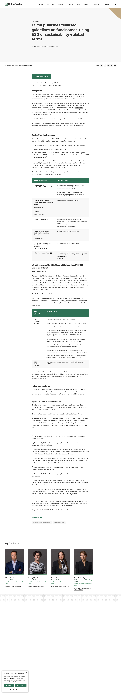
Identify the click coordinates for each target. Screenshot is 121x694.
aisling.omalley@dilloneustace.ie (37, 586)
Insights (70, 4)
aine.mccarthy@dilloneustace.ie (82, 588)
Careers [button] (86, 4)
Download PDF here (42, 76)
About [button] (41, 4)
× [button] (26, 672)
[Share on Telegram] (108, 65)
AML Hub (106, 4)
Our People (50, 4)
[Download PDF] (111, 65)
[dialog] (15, 681)
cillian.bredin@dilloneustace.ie (13, 586)
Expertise (61, 4)
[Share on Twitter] (105, 65)
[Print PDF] (115, 65)
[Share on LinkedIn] (101, 65)
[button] (15, 689)
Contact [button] (96, 4)
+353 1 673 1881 (55, 588)
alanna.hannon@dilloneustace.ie (60, 586)
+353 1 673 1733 (32, 588)
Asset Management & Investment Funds (42, 522)
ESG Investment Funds (59, 522)
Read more (16, 682)
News (78, 4)
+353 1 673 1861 (78, 590)
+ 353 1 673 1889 (9, 588)
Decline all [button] (20, 685)
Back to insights (37, 517)
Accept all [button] (9, 685)
